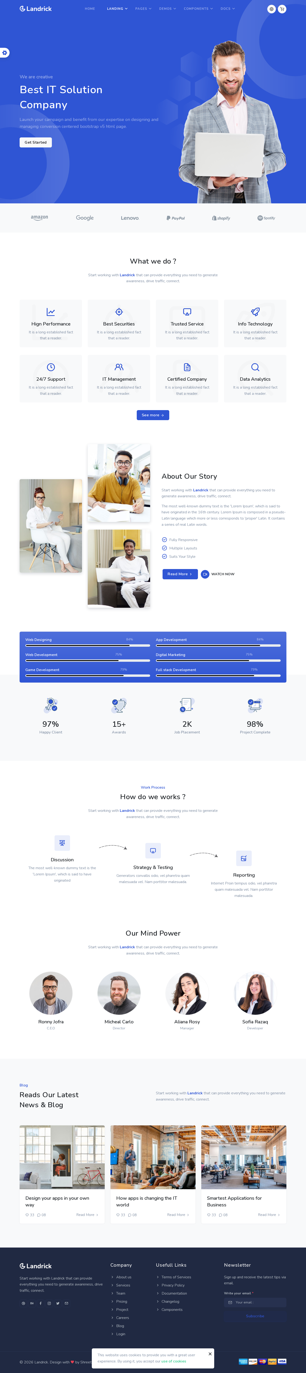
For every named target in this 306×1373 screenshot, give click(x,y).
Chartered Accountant (113, 594)
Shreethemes (91, 1362)
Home (90, 9)
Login (120, 1334)
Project (121, 1309)
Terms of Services (176, 1277)
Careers (122, 1317)
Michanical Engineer (111, 509)
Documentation (174, 1293)
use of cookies (173, 1361)
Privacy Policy (173, 1285)
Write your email (238, 1293)
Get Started (36, 142)
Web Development (42, 559)
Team (120, 1293)
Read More (178, 574)
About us (123, 1277)
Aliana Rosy (187, 1022)
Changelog (170, 1301)
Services (122, 1285)
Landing (115, 9)
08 (44, 1215)
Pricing (121, 1301)
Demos (165, 9)
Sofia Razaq (255, 1022)
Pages (141, 9)
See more (151, 415)
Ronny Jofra (51, 1022)
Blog (119, 1326)
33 (32, 1215)
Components (196, 9)
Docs (226, 9)
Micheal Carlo (119, 1022)
